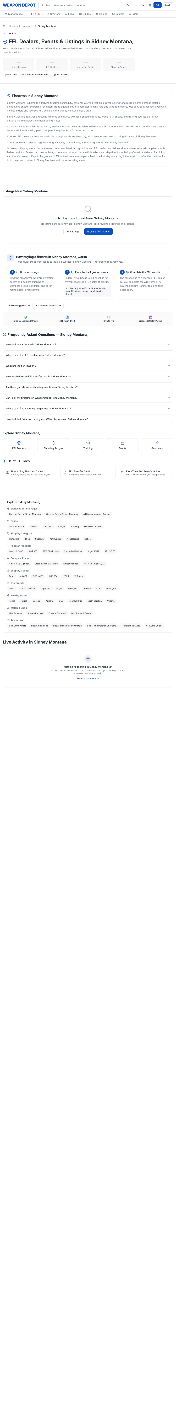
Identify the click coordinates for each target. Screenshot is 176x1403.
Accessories (73, 539)
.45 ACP (24, 576)
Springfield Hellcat (73, 551)
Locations (24, 26)
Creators (55, 13)
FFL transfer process (46, 305)
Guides (87, 13)
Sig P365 (33, 551)
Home (12, 26)
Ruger (59, 588)
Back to (12, 33)
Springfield (73, 588)
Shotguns (39, 539)
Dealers (33, 526)
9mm (11, 576)
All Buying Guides (154, 625)
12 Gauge (78, 576)
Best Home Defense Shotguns (101, 625)
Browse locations (86, 678)
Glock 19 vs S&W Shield (46, 563)
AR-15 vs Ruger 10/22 (94, 563)
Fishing (103, 13)
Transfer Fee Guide (131, 625)
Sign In (167, 5)
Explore (120, 13)
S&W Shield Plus (51, 551)
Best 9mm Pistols (17, 625)
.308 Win (53, 576)
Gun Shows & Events (81, 613)
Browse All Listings (98, 231)
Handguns (14, 539)
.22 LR (66, 576)
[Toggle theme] (128, 5)
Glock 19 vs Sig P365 (19, 563)
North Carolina (94, 601)
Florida (23, 601)
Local (71, 13)
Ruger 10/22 (93, 551)
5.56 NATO (38, 576)
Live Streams (15, 613)
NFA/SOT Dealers (92, 526)
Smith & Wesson (28, 588)
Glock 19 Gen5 (16, 551)
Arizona (49, 601)
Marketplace (15, 13)
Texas (12, 601)
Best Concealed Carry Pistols (67, 625)
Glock (12, 588)
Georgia (36, 601)
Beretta (87, 588)
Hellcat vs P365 (70, 563)
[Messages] (136, 5)
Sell (157, 5)
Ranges (61, 526)
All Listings (72, 231)
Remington (111, 588)
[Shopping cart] (150, 5)
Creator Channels (57, 613)
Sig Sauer (46, 588)
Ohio (61, 601)
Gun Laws (48, 526)
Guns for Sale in (16, 526)
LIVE (39, 13)
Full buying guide (17, 305)
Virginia (111, 601)
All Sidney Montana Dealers (96, 514)
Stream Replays (35, 613)
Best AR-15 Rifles (39, 625)
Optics (87, 539)
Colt (98, 588)
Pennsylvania (75, 601)
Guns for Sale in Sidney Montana (25, 514)
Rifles (27, 539)
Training (75, 526)
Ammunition (56, 539)
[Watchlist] (143, 5)
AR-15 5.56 (110, 551)
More (135, 13)
